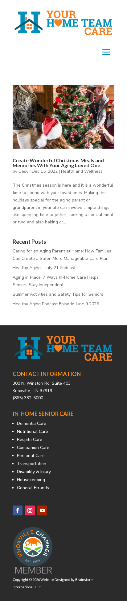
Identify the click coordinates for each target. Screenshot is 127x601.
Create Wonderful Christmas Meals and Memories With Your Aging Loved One (58, 162)
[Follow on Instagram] (30, 510)
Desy (23, 171)
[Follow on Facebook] (18, 510)
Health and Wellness (82, 171)
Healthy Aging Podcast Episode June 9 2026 (56, 304)
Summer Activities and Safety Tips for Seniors (58, 294)
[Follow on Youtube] (42, 510)
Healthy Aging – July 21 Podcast (44, 268)
